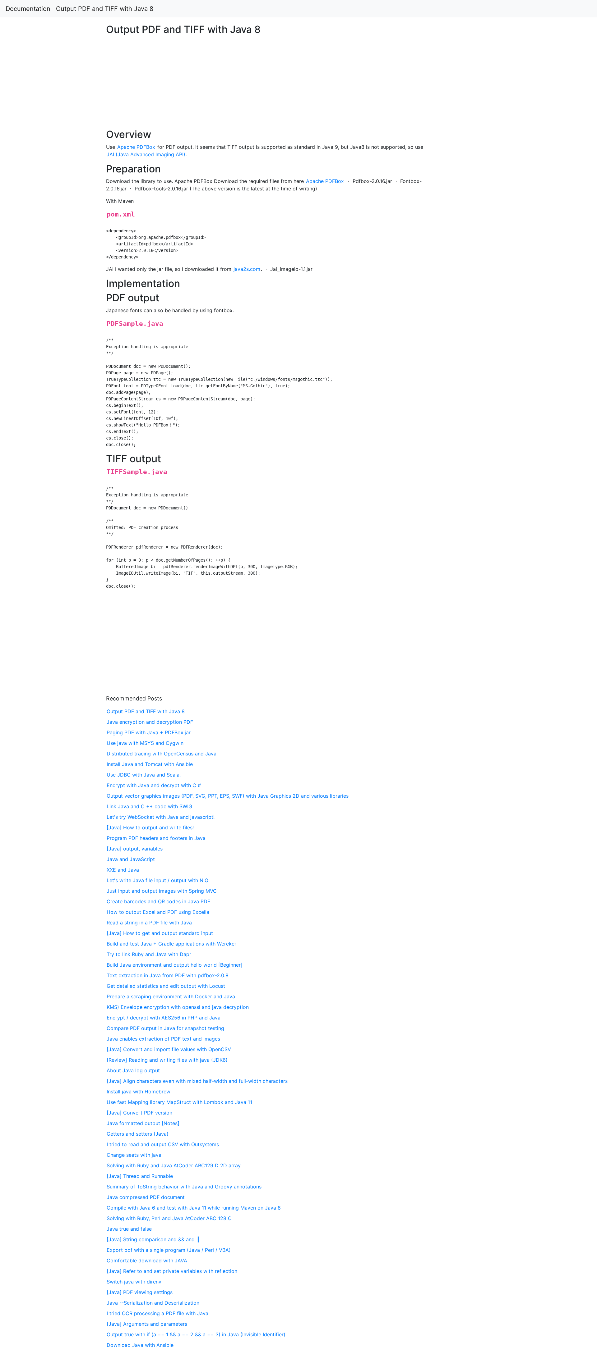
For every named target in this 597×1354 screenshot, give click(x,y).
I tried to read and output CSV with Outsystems (163, 1144)
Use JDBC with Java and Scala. (144, 775)
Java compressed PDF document (146, 1197)
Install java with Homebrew (138, 1091)
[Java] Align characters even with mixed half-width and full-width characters (197, 1081)
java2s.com (247, 269)
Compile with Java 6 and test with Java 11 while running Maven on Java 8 (194, 1208)
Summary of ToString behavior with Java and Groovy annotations (184, 1186)
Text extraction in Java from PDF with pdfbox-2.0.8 (168, 975)
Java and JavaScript (131, 859)
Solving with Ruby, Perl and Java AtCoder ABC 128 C (169, 1218)
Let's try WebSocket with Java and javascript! (161, 817)
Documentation (28, 8)
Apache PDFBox (136, 147)
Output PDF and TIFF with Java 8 (104, 8)
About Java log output (133, 1070)
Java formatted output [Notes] (143, 1123)
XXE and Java (123, 870)
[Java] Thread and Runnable (140, 1176)
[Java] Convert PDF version (139, 1113)
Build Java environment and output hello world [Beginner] (175, 965)
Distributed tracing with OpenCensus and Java (161, 753)
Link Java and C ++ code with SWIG (149, 806)
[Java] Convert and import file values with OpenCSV (169, 1049)
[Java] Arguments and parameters (147, 1324)
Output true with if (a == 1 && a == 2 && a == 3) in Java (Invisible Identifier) (196, 1334)
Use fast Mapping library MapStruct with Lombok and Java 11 (179, 1102)
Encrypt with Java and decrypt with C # (154, 785)
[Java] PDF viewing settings (140, 1292)
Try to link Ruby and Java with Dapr (149, 954)
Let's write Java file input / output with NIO (157, 880)
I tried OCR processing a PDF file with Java (157, 1313)
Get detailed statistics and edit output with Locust (166, 986)
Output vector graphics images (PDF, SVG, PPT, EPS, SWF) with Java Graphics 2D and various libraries (228, 796)
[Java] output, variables (135, 849)
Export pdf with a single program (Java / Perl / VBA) (169, 1250)
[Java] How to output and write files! (150, 827)
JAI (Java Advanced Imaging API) (146, 154)
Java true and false (129, 1229)
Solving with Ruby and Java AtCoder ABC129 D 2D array (174, 1165)
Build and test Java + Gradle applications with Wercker (171, 944)
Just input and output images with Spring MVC (162, 891)
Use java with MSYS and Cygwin (145, 743)
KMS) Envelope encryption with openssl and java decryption (178, 1007)
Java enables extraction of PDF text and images (163, 1039)
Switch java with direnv (134, 1282)
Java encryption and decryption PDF (150, 722)
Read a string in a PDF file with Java (149, 922)
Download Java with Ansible (140, 1345)
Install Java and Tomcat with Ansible (150, 764)
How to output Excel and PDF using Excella (158, 912)
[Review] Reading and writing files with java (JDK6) (167, 1060)
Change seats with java (134, 1155)
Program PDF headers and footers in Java (156, 838)
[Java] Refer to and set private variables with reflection (172, 1271)
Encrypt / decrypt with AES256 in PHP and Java (163, 1017)
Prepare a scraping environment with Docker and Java (171, 996)
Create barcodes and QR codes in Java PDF (158, 901)
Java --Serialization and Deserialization (153, 1303)
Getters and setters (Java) (138, 1134)
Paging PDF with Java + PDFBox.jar (149, 732)
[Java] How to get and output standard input (160, 933)
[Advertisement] (483, 314)
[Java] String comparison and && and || (153, 1239)
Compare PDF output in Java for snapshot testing (165, 1028)
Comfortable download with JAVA (147, 1260)
